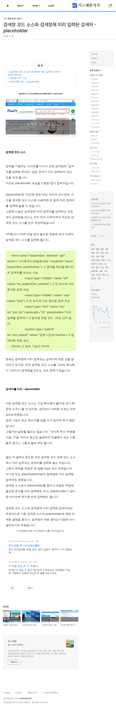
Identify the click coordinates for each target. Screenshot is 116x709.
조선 (108, 260)
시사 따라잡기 (96, 152)
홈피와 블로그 (96, 171)
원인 (100, 264)
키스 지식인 (95, 123)
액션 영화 (94, 271)
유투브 (106, 330)
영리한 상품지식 (96, 180)
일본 (106, 253)
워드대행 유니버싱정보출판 (24, 545)
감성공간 (94, 139)
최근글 (93, 236)
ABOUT (20, 6)
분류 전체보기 (95, 70)
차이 (92, 267)
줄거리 (93, 279)
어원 (99, 279)
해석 (103, 275)
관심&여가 (94, 116)
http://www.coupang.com (20, 562)
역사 (106, 267)
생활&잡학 (94, 94)
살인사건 (94, 264)
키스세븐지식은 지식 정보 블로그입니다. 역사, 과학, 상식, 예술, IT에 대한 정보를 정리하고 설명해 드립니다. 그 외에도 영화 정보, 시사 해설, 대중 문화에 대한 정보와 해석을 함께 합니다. (37, 653)
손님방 (51, 6)
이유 (97, 253)
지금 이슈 (93, 148)
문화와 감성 (94, 132)
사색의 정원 (95, 143)
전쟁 (102, 256)
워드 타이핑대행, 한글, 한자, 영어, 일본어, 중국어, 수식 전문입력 (40, 551)
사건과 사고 (95, 155)
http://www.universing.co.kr (21, 541)
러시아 (98, 275)
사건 (102, 267)
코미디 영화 (95, 260)
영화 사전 (94, 136)
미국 (105, 271)
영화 (92, 253)
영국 (92, 249)
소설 (97, 256)
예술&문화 (94, 105)
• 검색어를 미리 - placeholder (23, 81)
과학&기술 (94, 90)
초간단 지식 (95, 120)
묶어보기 (36, 6)
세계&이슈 (94, 83)
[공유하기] (16, 588)
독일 (92, 275)
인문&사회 (94, 87)
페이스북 (93, 330)
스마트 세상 (95, 168)
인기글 (101, 236)
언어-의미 (94, 98)
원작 (102, 253)
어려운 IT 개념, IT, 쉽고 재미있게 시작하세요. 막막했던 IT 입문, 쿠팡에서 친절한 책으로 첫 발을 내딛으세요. (39, 571)
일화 (102, 249)
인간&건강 (94, 101)
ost (105, 264)
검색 (104, 6)
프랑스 (103, 260)
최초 (92, 256)
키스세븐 (12, 641)
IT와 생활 (93, 164)
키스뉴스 (18, 693)
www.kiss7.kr (26, 698)
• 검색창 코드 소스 (17, 78)
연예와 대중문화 (96, 159)
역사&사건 (94, 79)
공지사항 (94, 54)
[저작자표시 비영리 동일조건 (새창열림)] (39, 588)
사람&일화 (94, 112)
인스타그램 (100, 330)
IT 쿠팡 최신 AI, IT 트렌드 (23, 566)
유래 (106, 249)
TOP (110, 694)
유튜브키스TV (32, 693)
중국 (97, 267)
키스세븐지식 (88, 5)
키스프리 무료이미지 (50, 693)
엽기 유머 (94, 184)
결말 (97, 249)
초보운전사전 (95, 127)
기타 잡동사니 (95, 176)
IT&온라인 (95, 109)
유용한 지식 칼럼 (96, 75)
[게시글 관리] (20, 588)
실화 (101, 271)
